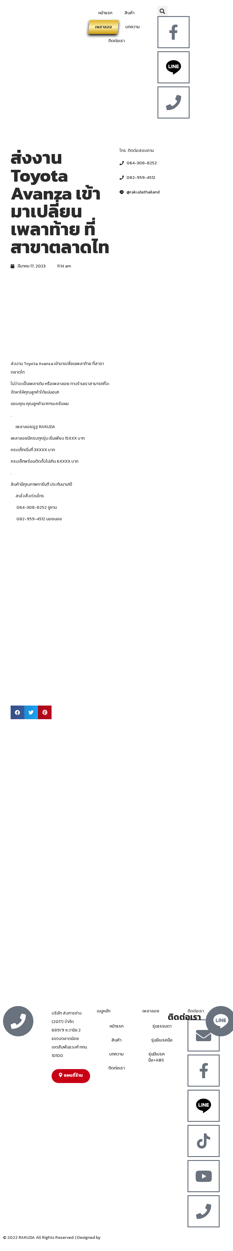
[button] (162, 11)
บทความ (132, 27)
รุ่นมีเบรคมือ (162, 1040)
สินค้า (129, 13)
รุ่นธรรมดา (161, 1026)
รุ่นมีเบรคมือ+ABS (156, 1057)
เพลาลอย (103, 27)
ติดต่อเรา (116, 41)
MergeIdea (111, 1237)
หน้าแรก (105, 13)
